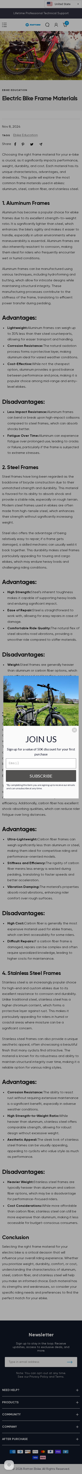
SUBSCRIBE (41, 775)
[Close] (74, 730)
